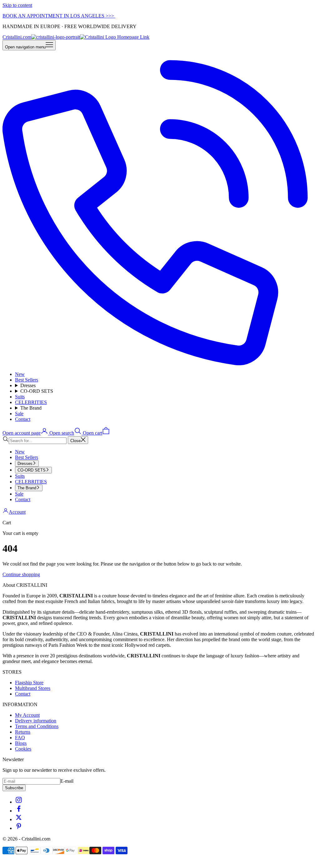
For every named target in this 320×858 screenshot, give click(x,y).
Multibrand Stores (32, 688)
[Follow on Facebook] (18, 810)
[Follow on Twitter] (18, 819)
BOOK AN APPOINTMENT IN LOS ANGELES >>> (58, 15)
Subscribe (14, 788)
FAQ (20, 737)
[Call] (160, 363)
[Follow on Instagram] (18, 802)
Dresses (28, 385)
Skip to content (17, 5)
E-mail (66, 781)
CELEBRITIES (31, 402)
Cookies (23, 748)
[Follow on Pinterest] (18, 828)
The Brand (31, 408)
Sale (19, 413)
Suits (20, 396)
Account (17, 512)
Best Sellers (26, 379)
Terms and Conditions (36, 726)
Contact (22, 419)
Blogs (21, 743)
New (20, 374)
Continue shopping (21, 574)
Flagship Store (29, 682)
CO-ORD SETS (36, 391)
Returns (22, 732)
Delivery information (35, 720)
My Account (27, 715)
